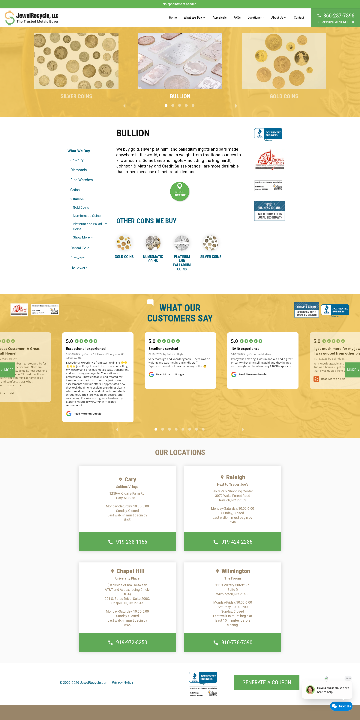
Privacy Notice (123, 682)
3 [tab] (179, 105)
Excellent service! (163, 348)
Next (236, 105)
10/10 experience (245, 348)
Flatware (77, 258)
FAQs (237, 17)
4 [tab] (186, 105)
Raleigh (235, 477)
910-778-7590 (236, 642)
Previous (124, 105)
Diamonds (78, 170)
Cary (130, 479)
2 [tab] (172, 105)
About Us (277, 17)
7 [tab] (196, 429)
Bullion (78, 199)
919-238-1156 (131, 541)
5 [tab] (193, 105)
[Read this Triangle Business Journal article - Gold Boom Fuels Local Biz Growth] (269, 211)
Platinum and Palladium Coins (90, 226)
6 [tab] (189, 429)
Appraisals (220, 17)
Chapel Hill (130, 571)
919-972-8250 (131, 642)
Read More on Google (87, 413)
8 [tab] (203, 429)
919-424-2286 (236, 541)
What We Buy (193, 17)
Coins (75, 190)
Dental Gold (79, 248)
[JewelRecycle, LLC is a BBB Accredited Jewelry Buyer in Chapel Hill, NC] (268, 134)
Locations (254, 17)
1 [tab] (166, 105)
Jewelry (76, 160)
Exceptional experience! (86, 348)
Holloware (79, 268)
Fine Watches (81, 180)
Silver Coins (210, 257)
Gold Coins (81, 207)
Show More (81, 237)
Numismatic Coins (87, 216)
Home (173, 17)
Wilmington (235, 571)
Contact (299, 17)
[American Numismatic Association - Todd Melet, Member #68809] (203, 692)
